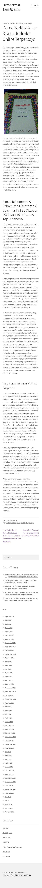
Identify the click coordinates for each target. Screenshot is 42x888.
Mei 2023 (8, 759)
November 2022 (10, 782)
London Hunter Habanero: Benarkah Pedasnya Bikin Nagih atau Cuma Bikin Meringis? (21, 599)
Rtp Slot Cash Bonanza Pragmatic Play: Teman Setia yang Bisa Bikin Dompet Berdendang (21, 593)
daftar (8, 523)
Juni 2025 (8, 665)
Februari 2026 (9, 635)
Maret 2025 (9, 677)
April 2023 (8, 763)
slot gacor (6, 852)
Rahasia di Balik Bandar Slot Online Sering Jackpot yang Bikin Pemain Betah (20, 587)
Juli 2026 (8, 620)
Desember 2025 (10, 643)
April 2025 (8, 673)
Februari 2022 (9, 812)
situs (18, 523)
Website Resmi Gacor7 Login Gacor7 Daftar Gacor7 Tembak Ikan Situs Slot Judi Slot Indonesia (12, 536)
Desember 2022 (10, 778)
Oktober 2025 (9, 650)
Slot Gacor (13, 520)
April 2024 (8, 718)
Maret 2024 (9, 722)
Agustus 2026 (9, 617)
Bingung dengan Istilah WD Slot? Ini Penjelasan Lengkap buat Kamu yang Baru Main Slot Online (21, 575)
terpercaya (30, 523)
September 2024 (10, 699)
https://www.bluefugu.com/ (12, 847)
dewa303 (6, 842)
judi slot (5, 828)
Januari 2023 (9, 774)
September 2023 (10, 744)
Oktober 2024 (9, 695)
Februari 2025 (9, 680)
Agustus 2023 (9, 748)
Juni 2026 (8, 624)
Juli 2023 (8, 752)
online (13, 523)
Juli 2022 (8, 797)
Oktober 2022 (9, 786)
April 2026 (8, 628)
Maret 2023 (9, 767)
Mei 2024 (8, 714)
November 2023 (10, 737)
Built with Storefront (23, 875)
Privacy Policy (8, 875)
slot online (6, 838)
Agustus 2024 (9, 703)
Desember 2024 (10, 688)
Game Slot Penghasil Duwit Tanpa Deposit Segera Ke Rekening (31, 533)
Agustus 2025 (9, 658)
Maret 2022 (9, 808)
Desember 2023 (10, 733)
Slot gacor (6, 856)
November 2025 (10, 647)
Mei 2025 (8, 669)
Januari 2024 (9, 729)
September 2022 (10, 789)
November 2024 (10, 692)
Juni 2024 (8, 710)
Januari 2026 (9, 639)
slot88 (23, 523)
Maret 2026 (9, 632)
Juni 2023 (8, 756)
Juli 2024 (8, 707)
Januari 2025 (9, 684)
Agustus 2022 (9, 793)
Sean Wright (28, 23)
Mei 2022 (8, 801)
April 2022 (8, 804)
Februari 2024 (9, 726)
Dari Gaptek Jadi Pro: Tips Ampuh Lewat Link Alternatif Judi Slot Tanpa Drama (20, 581)
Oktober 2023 (9, 741)
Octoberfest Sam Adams (11, 7)
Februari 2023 (9, 771)
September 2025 (10, 654)
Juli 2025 (8, 662)
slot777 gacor (7, 833)
